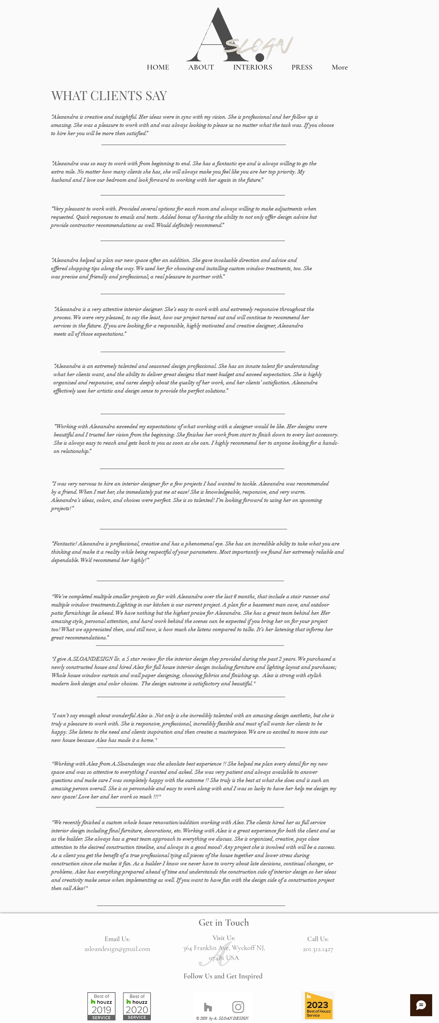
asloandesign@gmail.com (117, 949)
